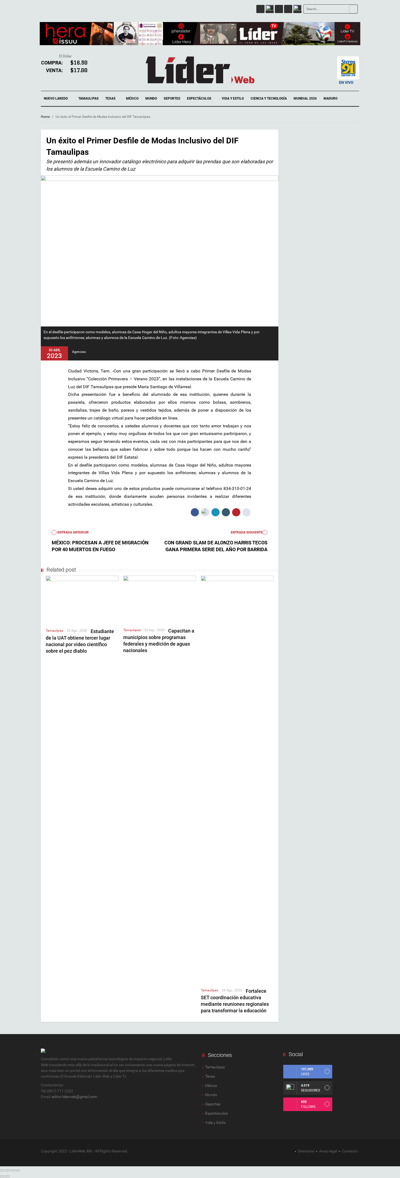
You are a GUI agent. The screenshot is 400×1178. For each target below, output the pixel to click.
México (132, 98)
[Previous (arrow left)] (2, 1176)
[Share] (7, 1170)
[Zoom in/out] (18, 1170)
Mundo (151, 98)
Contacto (350, 1151)
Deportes (172, 98)
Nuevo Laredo (56, 98)
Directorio (306, 1151)
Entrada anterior (73, 532)
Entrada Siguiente (247, 532)
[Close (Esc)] (2, 1170)
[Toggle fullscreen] (12, 1170)
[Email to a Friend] (246, 512)
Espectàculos (216, 1113)
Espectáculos (199, 98)
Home (45, 117)
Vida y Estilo (233, 98)
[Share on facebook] (195, 512)
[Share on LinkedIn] (215, 512)
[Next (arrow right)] (7, 1176)
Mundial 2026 (305, 98)
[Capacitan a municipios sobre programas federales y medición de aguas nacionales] (159, 599)
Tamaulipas (88, 98)
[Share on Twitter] (205, 512)
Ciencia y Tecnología (269, 98)
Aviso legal (328, 1151)
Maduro (330, 98)
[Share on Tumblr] (226, 512)
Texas (110, 98)
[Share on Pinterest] (236, 512)
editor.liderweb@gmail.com (74, 1096)
